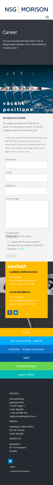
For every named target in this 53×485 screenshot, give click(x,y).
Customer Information (19, 471)
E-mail (8, 172)
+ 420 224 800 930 (18, 412)
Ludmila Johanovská (23, 271)
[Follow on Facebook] (9, 312)
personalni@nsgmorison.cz (23, 280)
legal (26, 357)
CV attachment (12, 232)
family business (26, 366)
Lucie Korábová (20, 292)
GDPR (22, 248)
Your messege (12, 198)
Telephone (10, 185)
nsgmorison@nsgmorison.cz (23, 416)
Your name (10, 159)
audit (26, 332)
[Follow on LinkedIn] (15, 312)
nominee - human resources (26, 349)
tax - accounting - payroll (26, 340)
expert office (26, 374)
